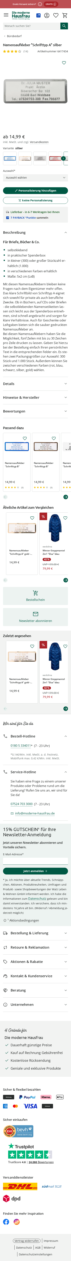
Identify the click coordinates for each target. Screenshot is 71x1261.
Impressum (51, 1241)
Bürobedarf (14, 36)
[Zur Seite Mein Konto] (47, 15)
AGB (38, 1247)
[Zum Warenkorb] (65, 15)
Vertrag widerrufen (27, 1241)
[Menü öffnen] (6, 15)
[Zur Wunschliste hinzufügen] (64, 63)
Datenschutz (37, 898)
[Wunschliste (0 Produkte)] (56, 15)
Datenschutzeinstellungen (35, 1254)
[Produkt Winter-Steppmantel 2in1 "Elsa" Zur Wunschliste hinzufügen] (65, 518)
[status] (31, 26)
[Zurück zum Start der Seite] (67, 1234)
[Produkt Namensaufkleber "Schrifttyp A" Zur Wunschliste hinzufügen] (32, 518)
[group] (35, 91)
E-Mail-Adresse (12, 854)
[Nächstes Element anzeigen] (65, 497)
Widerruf (49, 1247)
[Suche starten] (64, 26)
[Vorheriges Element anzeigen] (5, 497)
